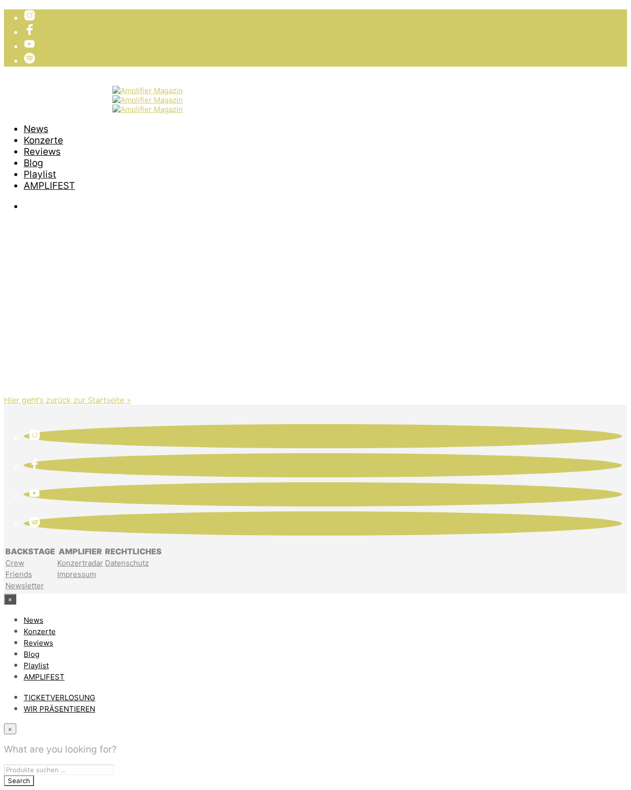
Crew (14, 563)
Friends (18, 574)
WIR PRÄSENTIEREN (68, 102)
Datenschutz (127, 563)
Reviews (42, 151)
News (36, 129)
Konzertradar (80, 563)
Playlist (40, 174)
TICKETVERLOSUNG (68, 91)
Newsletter (24, 585)
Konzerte (43, 140)
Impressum (76, 574)
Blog (33, 163)
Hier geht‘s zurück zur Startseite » (67, 400)
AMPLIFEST (49, 185)
